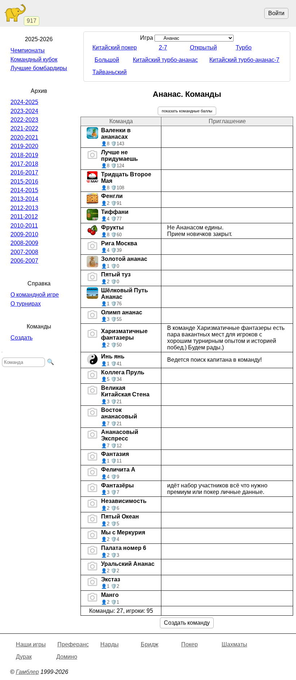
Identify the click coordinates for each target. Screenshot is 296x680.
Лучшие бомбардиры (38, 68)
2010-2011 (24, 226)
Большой (107, 60)
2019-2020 (24, 146)
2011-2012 (24, 217)
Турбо (244, 47)
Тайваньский (109, 72)
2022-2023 (24, 120)
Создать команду (187, 623)
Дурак (24, 657)
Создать (21, 338)
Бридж (149, 644)
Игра (147, 38)
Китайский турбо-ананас (165, 60)
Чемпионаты (27, 50)
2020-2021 (24, 137)
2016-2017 (24, 172)
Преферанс (73, 644)
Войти (276, 13)
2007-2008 (24, 252)
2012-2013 (24, 208)
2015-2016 (24, 181)
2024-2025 (24, 102)
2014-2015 (24, 190)
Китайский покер (114, 47)
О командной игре (34, 295)
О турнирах (25, 304)
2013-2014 (24, 199)
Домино (66, 657)
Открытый (203, 47)
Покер (189, 644)
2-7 (163, 47)
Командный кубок (33, 59)
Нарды (109, 644)
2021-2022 (24, 128)
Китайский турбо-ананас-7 (244, 60)
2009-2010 (24, 234)
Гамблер (27, 672)
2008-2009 (24, 243)
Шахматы (234, 644)
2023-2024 (24, 111)
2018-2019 (24, 155)
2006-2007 (24, 261)
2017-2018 (24, 164)
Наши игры (31, 644)
